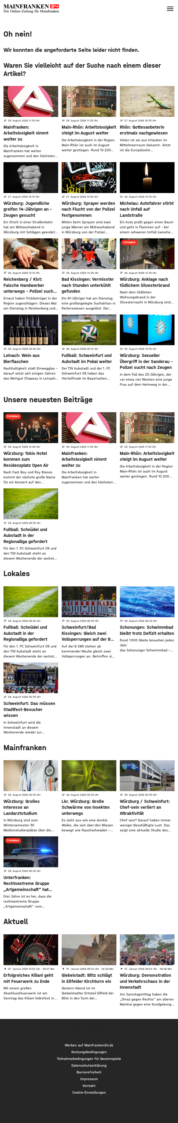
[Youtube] (102, 1031)
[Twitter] (89, 1031)
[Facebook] (76, 1031)
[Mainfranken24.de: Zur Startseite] (31, 9)
